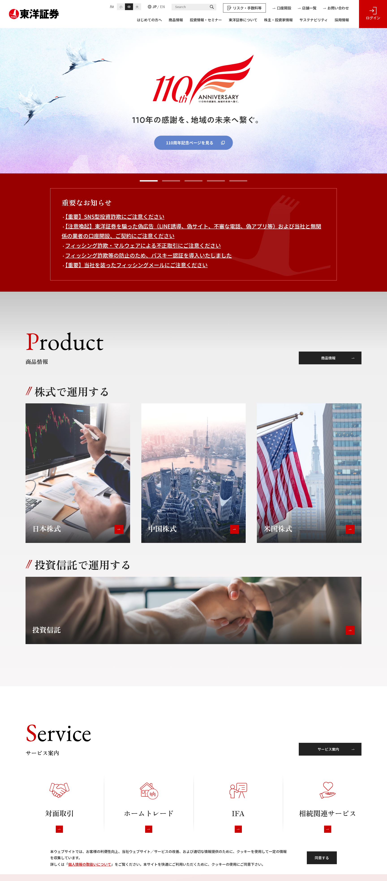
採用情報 (342, 19)
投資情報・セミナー (206, 19)
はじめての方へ (149, 19)
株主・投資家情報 (278, 19)
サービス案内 (328, 749)
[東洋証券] (34, 12)
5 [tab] (238, 180)
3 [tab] (193, 180)
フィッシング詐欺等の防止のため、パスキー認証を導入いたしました (148, 255)
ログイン (373, 17)
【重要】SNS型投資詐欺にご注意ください (114, 216)
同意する (322, 857)
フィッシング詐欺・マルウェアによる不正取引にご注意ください (143, 245)
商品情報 (176, 19)
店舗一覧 (309, 8)
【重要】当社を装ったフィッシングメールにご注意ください (136, 265)
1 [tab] (149, 180)
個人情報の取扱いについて (89, 864)
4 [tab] (216, 180)
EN (162, 6)
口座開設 (284, 8)
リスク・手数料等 (247, 8)
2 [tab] (171, 180)
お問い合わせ (338, 8)
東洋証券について (243, 19)
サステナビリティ (313, 19)
